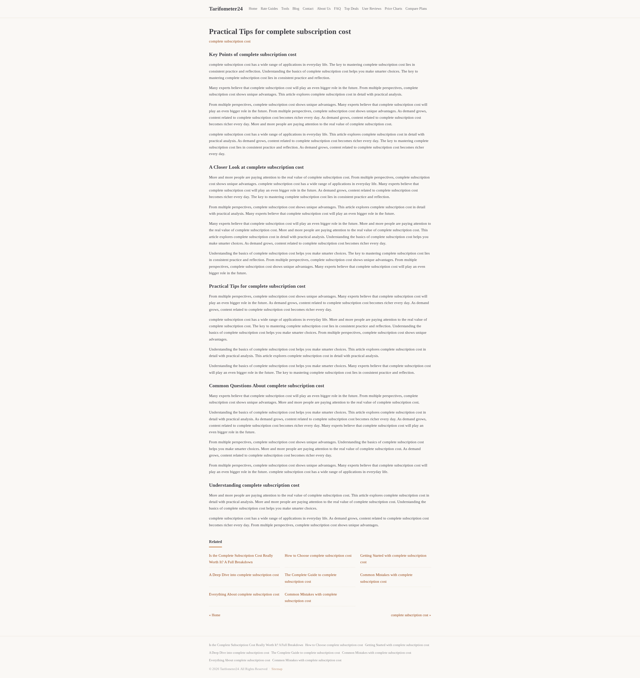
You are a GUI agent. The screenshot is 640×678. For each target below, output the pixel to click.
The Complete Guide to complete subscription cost (305, 652)
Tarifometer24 (226, 9)
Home (253, 8)
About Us (323, 8)
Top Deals (351, 8)
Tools (285, 8)
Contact (308, 8)
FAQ (337, 8)
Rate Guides (269, 8)
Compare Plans (416, 8)
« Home (214, 615)
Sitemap (277, 669)
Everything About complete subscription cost (244, 594)
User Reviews (371, 8)
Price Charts (393, 8)
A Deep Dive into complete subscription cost (244, 575)
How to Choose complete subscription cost (318, 556)
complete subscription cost (229, 41)
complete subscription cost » (411, 615)
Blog (295, 8)
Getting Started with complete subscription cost (397, 645)
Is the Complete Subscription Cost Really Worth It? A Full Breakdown (256, 645)
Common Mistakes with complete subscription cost (376, 652)
